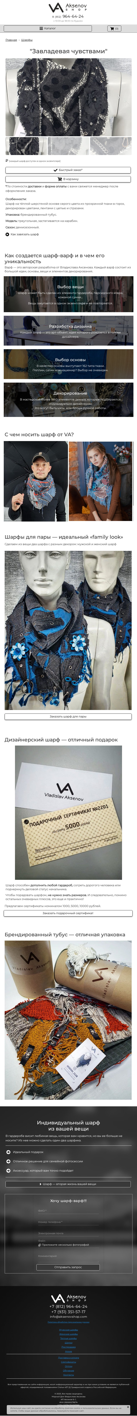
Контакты (68, 1374)
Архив (68, 1351)
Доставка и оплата (68, 1357)
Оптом (68, 1366)
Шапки (68, 1342)
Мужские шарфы (68, 1329)
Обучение (68, 1370)
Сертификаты (68, 1362)
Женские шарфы (68, 1334)
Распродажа (69, 1347)
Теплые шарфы (68, 1338)
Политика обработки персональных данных (68, 1322)
